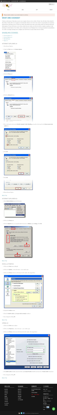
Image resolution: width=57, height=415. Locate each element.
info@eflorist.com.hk (6, 1)
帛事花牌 (6, 401)
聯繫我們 (19, 389)
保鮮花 (6, 394)
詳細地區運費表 (34, 392)
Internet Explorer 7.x (8, 35)
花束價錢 (33, 396)
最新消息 (19, 392)
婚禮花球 (6, 391)
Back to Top (4, 195)
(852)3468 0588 (15, 1)
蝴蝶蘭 (6, 396)
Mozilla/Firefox (7, 39)
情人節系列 (7, 403)
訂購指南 (19, 394)
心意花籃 (6, 399)
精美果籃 (6, 392)
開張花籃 (6, 398)
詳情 (44, 409)
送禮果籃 (6, 405)
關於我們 (19, 391)
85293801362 (23, 1)
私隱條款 (19, 398)
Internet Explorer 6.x (8, 37)
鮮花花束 (6, 389)
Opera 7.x (6, 40)
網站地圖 (19, 396)
